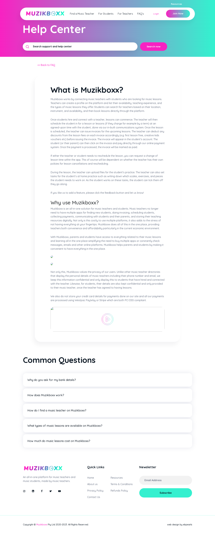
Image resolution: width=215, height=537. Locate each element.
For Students (105, 13)
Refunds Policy (119, 490)
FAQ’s (140, 13)
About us (92, 484)
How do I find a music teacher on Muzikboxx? (56, 410)
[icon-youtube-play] (59, 491)
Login (156, 13)
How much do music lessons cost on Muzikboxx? (58, 441)
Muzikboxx (41, 524)
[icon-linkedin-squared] (33, 491)
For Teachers (125, 13)
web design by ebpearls (179, 524)
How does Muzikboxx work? (45, 395)
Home (90, 477)
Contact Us (93, 497)
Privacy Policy (95, 490)
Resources (176, 4)
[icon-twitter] (50, 491)
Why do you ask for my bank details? (51, 380)
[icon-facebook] (42, 491)
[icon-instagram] (24, 491)
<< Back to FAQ (46, 65)
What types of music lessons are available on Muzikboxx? (64, 425)
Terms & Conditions (121, 484)
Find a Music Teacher (82, 13)
